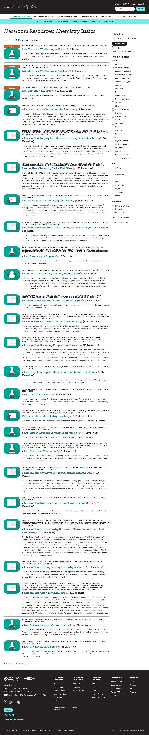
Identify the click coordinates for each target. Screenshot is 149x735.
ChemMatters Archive (68, 16)
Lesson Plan (119, 185)
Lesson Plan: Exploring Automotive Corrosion (52, 300)
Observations (120, 134)
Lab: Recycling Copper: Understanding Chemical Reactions (60, 372)
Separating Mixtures (122, 158)
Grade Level (117, 201)
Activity (118, 168)
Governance (134, 685)
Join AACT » (10, 715)
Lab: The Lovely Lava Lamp (40, 646)
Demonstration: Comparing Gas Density (49, 109)
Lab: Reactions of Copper (39, 256)
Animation (119, 171)
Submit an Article (98, 697)
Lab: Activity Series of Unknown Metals (48, 624)
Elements (118, 92)
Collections (95, 21)
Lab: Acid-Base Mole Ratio (40, 451)
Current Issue (97, 687)
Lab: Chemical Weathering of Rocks (44, 49)
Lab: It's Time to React (37, 394)
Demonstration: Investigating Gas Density (48, 200)
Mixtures (118, 130)
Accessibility (49, 730)
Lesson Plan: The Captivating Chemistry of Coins (54, 567)
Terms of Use (9, 730)
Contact (59, 730)
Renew (138, 4)
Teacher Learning (79, 687)
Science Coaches (79, 690)
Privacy (26, 730)
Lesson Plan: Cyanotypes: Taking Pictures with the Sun (58, 472)
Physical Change (121, 141)
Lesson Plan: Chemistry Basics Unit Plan (47, 168)
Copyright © (115, 730)
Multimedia (108, 21)
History (118, 106)
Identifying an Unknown (124, 109)
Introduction (119, 120)
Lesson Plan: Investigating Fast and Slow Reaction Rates (58, 503)
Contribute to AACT (118, 688)
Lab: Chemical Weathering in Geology (45, 70)
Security (18, 730)
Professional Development (44, 16)
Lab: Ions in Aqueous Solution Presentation (50, 432)
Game (117, 178)
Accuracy (118, 64)
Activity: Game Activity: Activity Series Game (51, 273)
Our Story (133, 682)
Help (65, 730)
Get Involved (106, 16)
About (94, 684)
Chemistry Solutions (89, 16)
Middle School (62, 21)
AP (37, 21)
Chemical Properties (123, 71)
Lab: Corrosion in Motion (37, 90)
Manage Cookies (36, 730)
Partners (133, 692)
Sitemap (72, 730)
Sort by (115, 47)
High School (47, 21)
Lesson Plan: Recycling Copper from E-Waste (51, 345)
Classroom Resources (21, 16)
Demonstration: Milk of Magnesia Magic (47, 416)
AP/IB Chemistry (121, 222)
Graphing (118, 102)
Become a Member (118, 682)
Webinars (76, 684)
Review (118, 151)
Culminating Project (122, 82)
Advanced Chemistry (120, 218)
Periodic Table (120, 137)
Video (117, 196)
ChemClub (115, 695)
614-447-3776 (9, 691)
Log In (116, 4)
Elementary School (79, 21)
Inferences (119, 113)
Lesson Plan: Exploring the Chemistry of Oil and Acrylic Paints (62, 227)
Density (118, 85)
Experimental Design (123, 99)
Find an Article (97, 694)
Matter (117, 127)
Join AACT (125, 4)
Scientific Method (122, 155)
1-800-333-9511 (9, 689)
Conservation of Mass (123, 75)
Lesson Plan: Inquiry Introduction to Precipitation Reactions (61, 138)
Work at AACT (116, 692)
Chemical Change (122, 68)
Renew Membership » (14, 720)
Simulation (119, 192)
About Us (133, 16)
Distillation (119, 89)
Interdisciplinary (121, 116)
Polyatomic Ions (121, 148)
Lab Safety (119, 123)
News (75, 708)
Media (132, 688)
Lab (116, 182)
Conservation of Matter (124, 78)
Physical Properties (122, 144)
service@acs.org (10, 685)
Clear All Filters (119, 44)
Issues (94, 690)
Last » (24, 664)
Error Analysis (120, 96)
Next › (18, 664)
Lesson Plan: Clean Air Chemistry (44, 592)
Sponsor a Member (118, 685)
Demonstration (120, 175)
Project (118, 189)
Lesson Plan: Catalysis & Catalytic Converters (51, 321)
